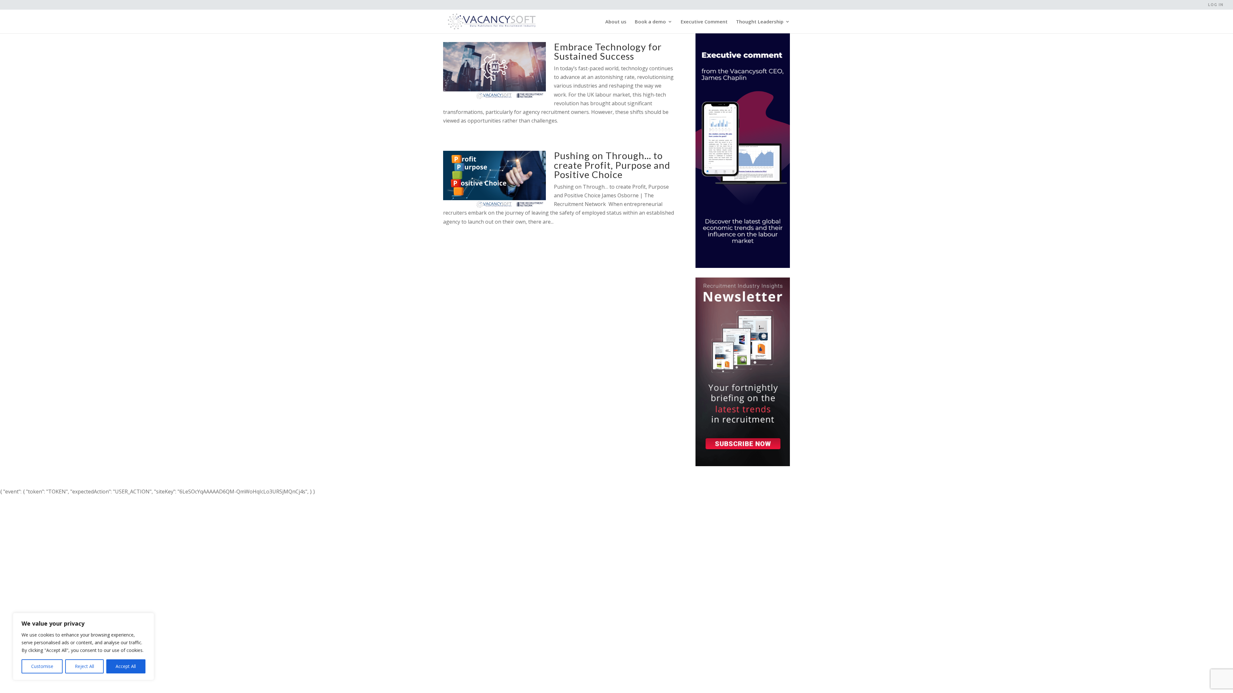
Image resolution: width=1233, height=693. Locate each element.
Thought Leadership (759, 22)
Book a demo (650, 22)
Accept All (126, 666)
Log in (1215, 5)
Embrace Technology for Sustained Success (608, 51)
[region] (83, 646)
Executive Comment (704, 22)
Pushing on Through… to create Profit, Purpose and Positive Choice (612, 165)
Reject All (84, 666)
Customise (42, 666)
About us (615, 22)
